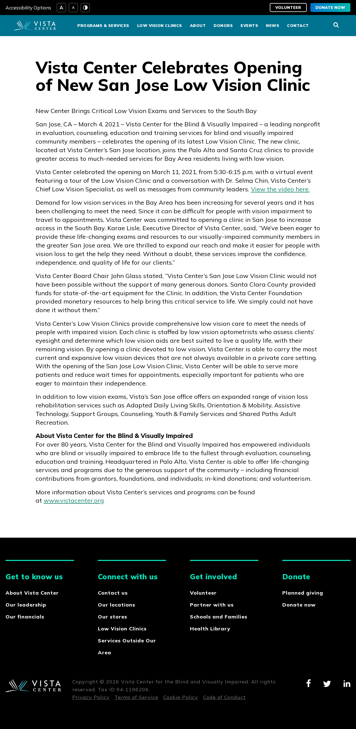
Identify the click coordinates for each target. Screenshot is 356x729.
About (198, 25)
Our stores (112, 616)
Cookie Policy (180, 697)
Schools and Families (218, 616)
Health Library (210, 628)
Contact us (113, 593)
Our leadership (26, 605)
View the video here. (280, 189)
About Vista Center (32, 593)
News (272, 25)
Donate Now (330, 7)
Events (249, 25)
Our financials (25, 616)
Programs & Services (103, 25)
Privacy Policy (91, 697)
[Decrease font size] (73, 7)
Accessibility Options (28, 8)
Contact (298, 25)
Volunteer (288, 7)
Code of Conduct (224, 697)
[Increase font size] (61, 7)
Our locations (116, 605)
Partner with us (212, 605)
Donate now (299, 605)
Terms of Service (136, 697)
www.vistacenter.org (74, 500)
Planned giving (302, 593)
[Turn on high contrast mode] (85, 7)
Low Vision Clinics (159, 25)
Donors (223, 25)
